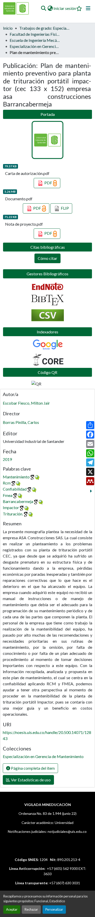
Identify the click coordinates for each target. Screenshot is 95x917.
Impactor (11, 507)
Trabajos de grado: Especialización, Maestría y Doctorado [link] (44, 28)
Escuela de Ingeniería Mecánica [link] (35, 40)
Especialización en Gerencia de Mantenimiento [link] (35, 46)
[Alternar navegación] (88, 8)
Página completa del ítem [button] (32, 768)
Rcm (7, 482)
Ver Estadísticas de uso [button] (30, 779)
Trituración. (13, 513)
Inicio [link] (8, 28)
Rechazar (31, 909)
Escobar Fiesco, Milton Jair (26, 403)
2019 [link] (7, 459)
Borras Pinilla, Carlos (21, 422)
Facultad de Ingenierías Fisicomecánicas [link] (35, 34)
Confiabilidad (15, 489)
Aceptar (11, 909)
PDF (48, 182)
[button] (43, 8)
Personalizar (54, 909)
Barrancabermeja (18, 501)
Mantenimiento (16, 476)
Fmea (7, 495)
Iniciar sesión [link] (64, 8)
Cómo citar (47, 258)
